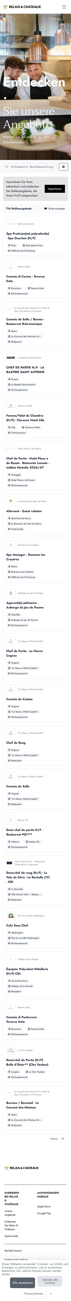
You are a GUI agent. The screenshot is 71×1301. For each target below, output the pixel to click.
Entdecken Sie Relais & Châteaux (11, 1225)
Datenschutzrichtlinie (16, 1260)
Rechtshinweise (13, 1250)
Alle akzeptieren (22, 1283)
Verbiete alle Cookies (50, 1281)
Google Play (44, 1213)
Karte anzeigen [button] (56, 208)
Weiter (54, 1139)
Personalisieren (33, 1293)
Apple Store (43, 1206)
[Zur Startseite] (22, 7)
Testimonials (11, 1236)
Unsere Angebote (10, 1213)
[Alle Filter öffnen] (63, 167)
